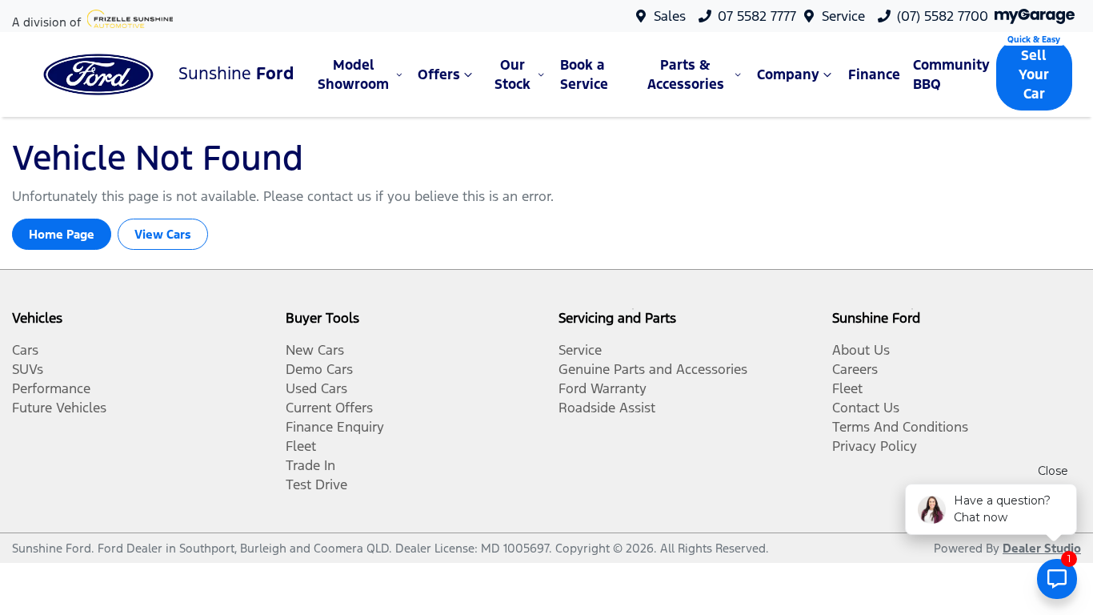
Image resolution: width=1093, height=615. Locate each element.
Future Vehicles (59, 407)
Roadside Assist (607, 407)
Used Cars (316, 388)
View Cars (162, 234)
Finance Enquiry (335, 427)
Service (843, 16)
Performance (51, 388)
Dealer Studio (1042, 548)
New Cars (315, 350)
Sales (670, 16)
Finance (874, 74)
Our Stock (512, 74)
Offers (439, 74)
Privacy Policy (874, 446)
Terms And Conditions (900, 427)
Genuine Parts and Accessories (653, 369)
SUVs (27, 369)
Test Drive (316, 484)
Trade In (310, 465)
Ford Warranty (603, 388)
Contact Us (865, 407)
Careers (855, 369)
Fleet (301, 446)
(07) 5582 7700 (942, 16)
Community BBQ (951, 74)
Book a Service (584, 74)
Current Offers (329, 407)
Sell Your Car (1034, 74)
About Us (861, 350)
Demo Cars (319, 369)
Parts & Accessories (685, 74)
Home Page (61, 234)
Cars (25, 350)
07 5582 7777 (757, 16)
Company (788, 74)
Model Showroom (353, 74)
